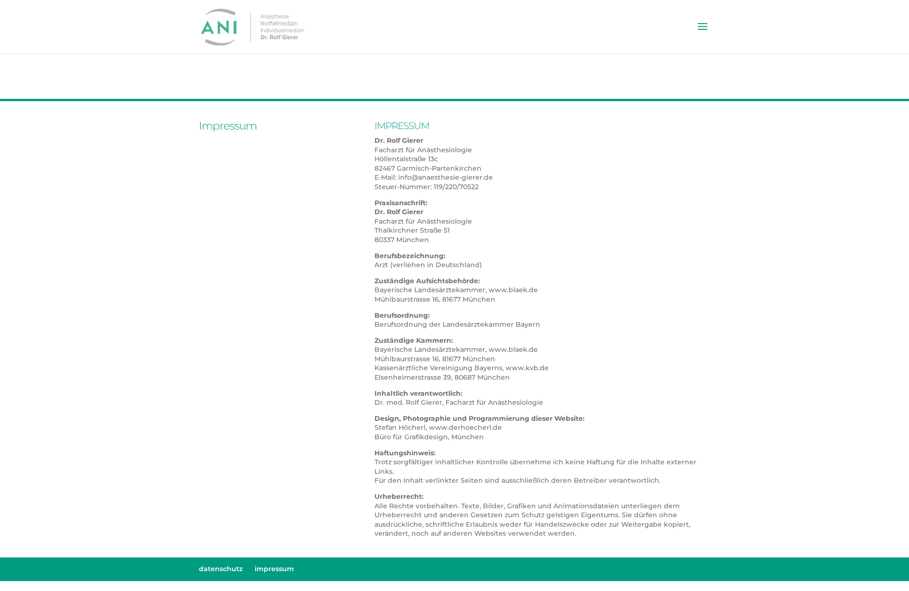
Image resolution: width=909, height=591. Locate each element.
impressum (274, 569)
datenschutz (220, 569)
